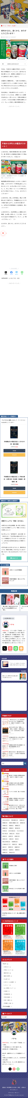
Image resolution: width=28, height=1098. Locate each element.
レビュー (7, 985)
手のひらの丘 (6, 820)
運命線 (22, 822)
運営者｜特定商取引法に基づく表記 (11, 1087)
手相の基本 (14, 820)
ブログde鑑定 (7, 1006)
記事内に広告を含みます (13, 64)
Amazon (14, 455)
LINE (16, 651)
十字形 (5, 830)
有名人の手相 (6, 841)
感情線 (5, 822)
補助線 (17, 825)
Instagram (10, 651)
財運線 (11, 825)
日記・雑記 (17, 278)
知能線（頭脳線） (13, 822)
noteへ (14, 558)
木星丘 (5, 836)
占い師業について (9, 988)
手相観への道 (8, 1003)
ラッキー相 (20, 830)
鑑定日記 (7, 973)
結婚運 (17, 847)
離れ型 (17, 828)
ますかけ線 (12, 830)
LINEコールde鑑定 (10, 982)
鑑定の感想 (8, 976)
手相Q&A (11, 852)
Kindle (14, 450)
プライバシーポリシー (13, 1092)
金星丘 (11, 833)
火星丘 (11, 839)
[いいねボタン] (3, 233)
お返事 (6, 991)
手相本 (14, 844)
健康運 (17, 849)
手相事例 (14, 841)
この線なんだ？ (6, 844)
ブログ (5, 964)
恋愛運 (10, 847)
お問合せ (23, 1087)
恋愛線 (11, 828)
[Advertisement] (14, 122)
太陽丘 (17, 836)
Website (21, 651)
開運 (20, 844)
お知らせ (7, 967)
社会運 (11, 849)
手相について (8, 970)
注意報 (5, 852)
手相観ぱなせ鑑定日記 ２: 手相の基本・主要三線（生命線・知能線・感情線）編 (14, 479)
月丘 (17, 833)
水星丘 (5, 839)
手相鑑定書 (8, 994)
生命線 (22, 820)
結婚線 (5, 828)
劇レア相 (5, 833)
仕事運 (5, 849)
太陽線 (5, 825)
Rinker (16, 446)
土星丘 (11, 836)
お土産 (10, 278)
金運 (4, 847)
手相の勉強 (8, 997)
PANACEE (4, 630)
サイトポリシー (14, 1089)
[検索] (25, 763)
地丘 (16, 839)
